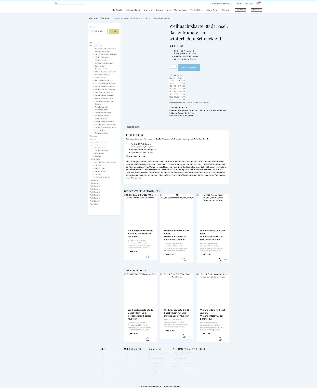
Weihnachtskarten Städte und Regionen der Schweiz (105, 50)
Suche (92, 27)
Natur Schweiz (100, 168)
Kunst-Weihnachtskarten (103, 92)
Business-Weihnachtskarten (105, 86)
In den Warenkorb (189, 67)
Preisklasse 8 (95, 201)
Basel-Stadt (189, 116)
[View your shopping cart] (259, 3)
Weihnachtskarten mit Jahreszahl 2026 (102, 117)
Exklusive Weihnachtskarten (105, 83)
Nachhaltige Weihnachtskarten (106, 54)
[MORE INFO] (152, 257)
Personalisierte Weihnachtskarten (101, 131)
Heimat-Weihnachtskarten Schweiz (104, 102)
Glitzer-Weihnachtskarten (104, 80)
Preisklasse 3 (193, 110)
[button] (147, 257)
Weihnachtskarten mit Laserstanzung (102, 76)
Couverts (93, 139)
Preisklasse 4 (95, 189)
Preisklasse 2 (95, 183)
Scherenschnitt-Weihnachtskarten (101, 67)
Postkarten (94, 204)
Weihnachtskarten (205, 110)
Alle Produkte (183, 110)
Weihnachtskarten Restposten (105, 127)
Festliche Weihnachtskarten (105, 89)
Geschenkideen (95, 145)
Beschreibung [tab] (133, 127)
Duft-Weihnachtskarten (103, 113)
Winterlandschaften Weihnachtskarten (101, 108)
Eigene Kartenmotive (102, 177)
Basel (182, 116)
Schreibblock (99, 153)
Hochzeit (98, 174)
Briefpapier (93, 136)
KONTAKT (239, 3)
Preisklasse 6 (95, 195)
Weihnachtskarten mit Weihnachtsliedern (102, 59)
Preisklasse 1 (95, 180)
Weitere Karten (95, 159)
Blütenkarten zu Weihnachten (105, 124)
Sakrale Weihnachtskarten (104, 95)
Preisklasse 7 (95, 198)
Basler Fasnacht (100, 171)
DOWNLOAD (249, 3)
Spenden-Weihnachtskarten (104, 121)
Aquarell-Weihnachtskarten (104, 98)
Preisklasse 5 (95, 192)
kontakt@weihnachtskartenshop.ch (190, 369)
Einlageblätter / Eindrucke (99, 142)
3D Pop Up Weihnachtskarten (105, 72)
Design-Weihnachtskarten (104, 63)
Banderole (98, 156)
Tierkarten (98, 165)
